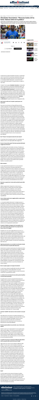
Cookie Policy (19, 399)
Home (1, 15)
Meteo (33, 8)
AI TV (28, 6)
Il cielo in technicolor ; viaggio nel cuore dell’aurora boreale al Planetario (36, 59)
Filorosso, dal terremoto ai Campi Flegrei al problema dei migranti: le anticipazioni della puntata (36, 54)
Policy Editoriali (6, 395)
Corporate (8, 6)
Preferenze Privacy (23, 399)
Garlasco (22, 8)
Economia (4, 6)
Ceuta (19, 8)
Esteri (16, 6)
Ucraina (16, 8)
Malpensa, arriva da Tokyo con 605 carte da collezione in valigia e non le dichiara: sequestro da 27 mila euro (36, 44)
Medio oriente (6, 8)
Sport (25, 6)
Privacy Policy (15, 399)
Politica (12, 6)
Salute (22, 6)
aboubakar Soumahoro (5, 51)
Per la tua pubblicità (16, 395)
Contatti (2, 395)
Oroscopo (37, 8)
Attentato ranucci (11, 8)
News (19, 6)
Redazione (11, 395)
